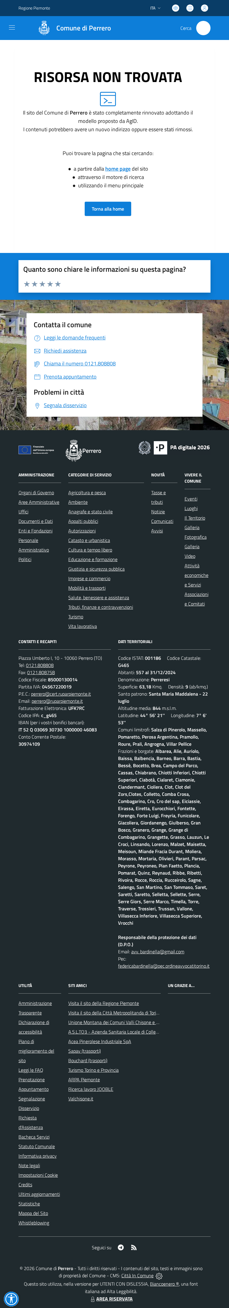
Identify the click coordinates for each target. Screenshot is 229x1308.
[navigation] (12, 27)
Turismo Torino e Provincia (93, 1070)
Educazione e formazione (92, 559)
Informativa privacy (37, 1155)
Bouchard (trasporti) (87, 1060)
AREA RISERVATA (114, 1298)
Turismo (75, 616)
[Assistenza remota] (159, 1275)
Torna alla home (108, 208)
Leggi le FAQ (30, 1070)
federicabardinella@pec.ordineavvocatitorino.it (164, 965)
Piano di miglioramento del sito (36, 1051)
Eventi (191, 498)
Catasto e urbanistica (89, 540)
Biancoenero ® (164, 1283)
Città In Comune (137, 1275)
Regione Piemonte (34, 8)
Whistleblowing (33, 1222)
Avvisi (157, 530)
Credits (25, 1184)
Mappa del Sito (33, 1213)
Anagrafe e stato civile (90, 511)
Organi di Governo (36, 492)
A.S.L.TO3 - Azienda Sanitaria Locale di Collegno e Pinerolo (126, 1031)
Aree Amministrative (38, 502)
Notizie (158, 511)
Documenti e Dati (35, 521)
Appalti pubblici (83, 521)
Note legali (29, 1165)
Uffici (23, 511)
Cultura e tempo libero (90, 549)
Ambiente (78, 502)
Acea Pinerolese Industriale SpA (99, 1041)
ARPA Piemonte (84, 1079)
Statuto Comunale (36, 1146)
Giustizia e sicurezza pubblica (96, 568)
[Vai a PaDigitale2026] (174, 447)
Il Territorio (195, 517)
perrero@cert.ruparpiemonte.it (61, 693)
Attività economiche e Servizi (196, 575)
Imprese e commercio (89, 578)
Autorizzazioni (82, 530)
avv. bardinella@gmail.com (157, 951)
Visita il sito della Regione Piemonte (103, 1003)
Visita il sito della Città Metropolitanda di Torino (114, 1012)
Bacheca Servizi (33, 1136)
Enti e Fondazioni (35, 530)
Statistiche (29, 1203)
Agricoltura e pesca (87, 492)
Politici (24, 559)
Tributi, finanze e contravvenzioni (100, 607)
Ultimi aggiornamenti (39, 1194)
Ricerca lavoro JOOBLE (90, 1089)
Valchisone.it (80, 1098)
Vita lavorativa (82, 626)
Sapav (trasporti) (84, 1050)
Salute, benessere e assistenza (98, 597)
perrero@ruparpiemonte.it (57, 701)
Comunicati (162, 521)
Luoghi (191, 508)
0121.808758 (41, 672)
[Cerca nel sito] (203, 28)
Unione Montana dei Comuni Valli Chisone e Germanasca (124, 1022)
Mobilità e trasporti (87, 588)
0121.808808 (40, 665)
